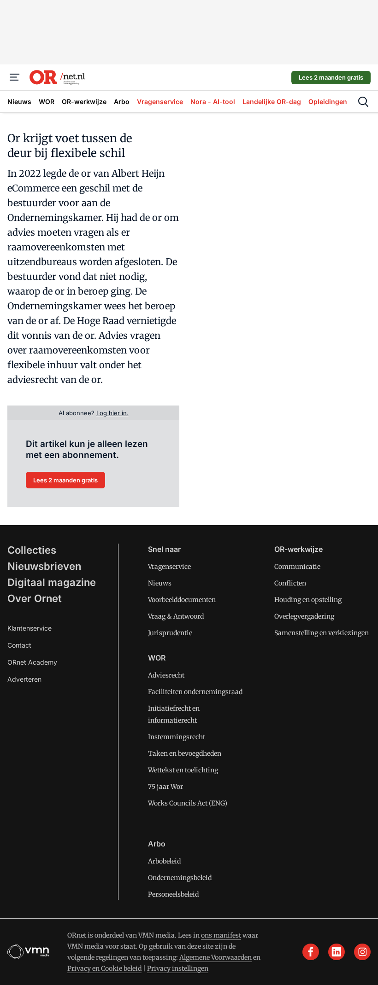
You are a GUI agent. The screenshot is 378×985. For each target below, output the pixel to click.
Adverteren (24, 679)
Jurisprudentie (170, 633)
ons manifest (221, 935)
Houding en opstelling (308, 600)
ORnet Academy (32, 662)
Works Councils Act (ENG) (187, 803)
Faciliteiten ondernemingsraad (195, 692)
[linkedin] (336, 952)
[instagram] (362, 952)
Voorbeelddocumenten (182, 600)
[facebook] (310, 952)
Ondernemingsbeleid (180, 878)
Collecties (31, 550)
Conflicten (290, 583)
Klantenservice (29, 628)
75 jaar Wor (165, 786)
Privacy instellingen (177, 968)
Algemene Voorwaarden (215, 957)
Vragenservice (169, 566)
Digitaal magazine (51, 582)
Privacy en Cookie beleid (104, 968)
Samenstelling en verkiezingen (321, 633)
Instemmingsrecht (176, 737)
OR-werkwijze (298, 549)
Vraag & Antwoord (176, 616)
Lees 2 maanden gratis (331, 77)
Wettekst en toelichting (183, 770)
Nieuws (159, 583)
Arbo (156, 843)
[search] (363, 101)
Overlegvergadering (304, 616)
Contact (19, 645)
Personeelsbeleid (173, 894)
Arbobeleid (164, 861)
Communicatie (297, 566)
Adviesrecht (166, 675)
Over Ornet (34, 598)
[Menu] (14, 77)
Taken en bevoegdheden (184, 753)
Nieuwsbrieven (44, 566)
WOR (156, 657)
